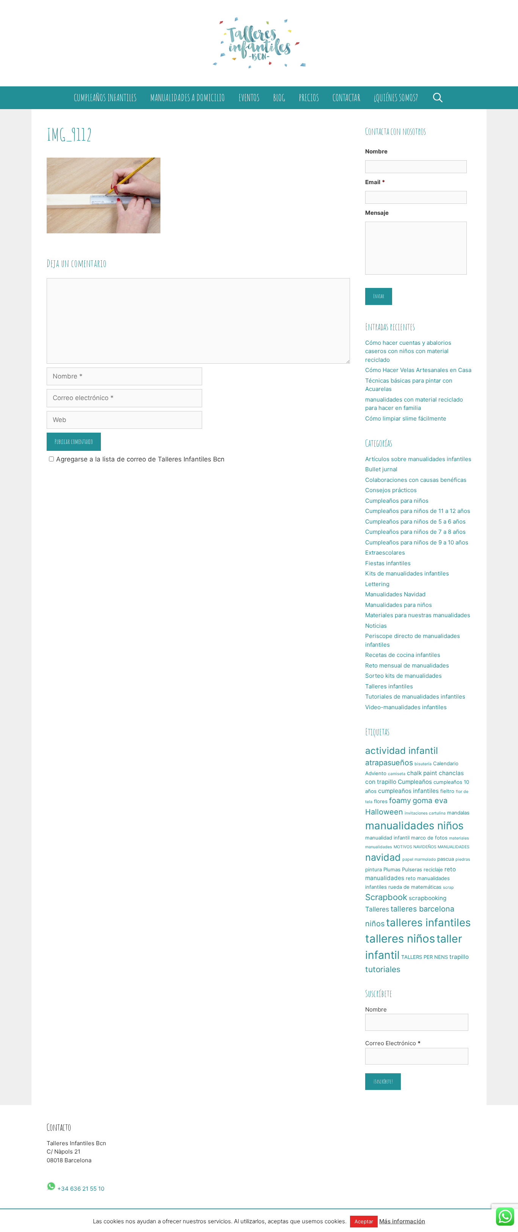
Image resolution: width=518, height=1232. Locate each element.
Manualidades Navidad (395, 594)
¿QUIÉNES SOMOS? (396, 97)
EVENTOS (249, 97)
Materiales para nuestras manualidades (417, 615)
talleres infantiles (428, 922)
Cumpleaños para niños (397, 500)
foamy (400, 800)
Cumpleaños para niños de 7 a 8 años (415, 531)
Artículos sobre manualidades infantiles (418, 459)
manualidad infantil (387, 838)
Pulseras (412, 869)
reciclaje (433, 869)
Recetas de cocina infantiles (402, 654)
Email (375, 182)
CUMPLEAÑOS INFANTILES (105, 97)
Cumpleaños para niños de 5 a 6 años (415, 521)
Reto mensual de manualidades (407, 665)
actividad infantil (401, 750)
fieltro (447, 791)
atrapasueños (389, 762)
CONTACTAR (346, 97)
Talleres (377, 909)
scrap (448, 887)
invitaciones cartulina (425, 813)
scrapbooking (427, 898)
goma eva (430, 800)
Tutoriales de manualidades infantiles (415, 696)
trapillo (459, 956)
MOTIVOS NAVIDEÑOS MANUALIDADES (431, 846)
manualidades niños (414, 825)
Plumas (391, 869)
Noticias (376, 625)
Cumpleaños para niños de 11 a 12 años (417, 510)
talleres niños (400, 938)
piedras (462, 859)
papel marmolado (419, 859)
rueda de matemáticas (414, 887)
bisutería (423, 763)
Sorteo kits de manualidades (403, 675)
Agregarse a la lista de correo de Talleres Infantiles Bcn (140, 459)
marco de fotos (429, 838)
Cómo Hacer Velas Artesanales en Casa (418, 370)
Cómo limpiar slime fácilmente (405, 418)
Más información (402, 1221)
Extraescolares (385, 552)
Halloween (384, 811)
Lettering (377, 584)
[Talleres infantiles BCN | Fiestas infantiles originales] (259, 43)
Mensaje (377, 212)
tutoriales (382, 969)
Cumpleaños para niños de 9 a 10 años (416, 542)
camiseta (396, 773)
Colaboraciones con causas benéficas (415, 479)
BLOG (279, 97)
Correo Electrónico (393, 1043)
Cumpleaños (415, 781)
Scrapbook (386, 897)
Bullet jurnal (381, 469)
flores (381, 801)
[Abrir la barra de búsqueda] (438, 97)
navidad (383, 857)
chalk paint (422, 773)
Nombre (376, 151)
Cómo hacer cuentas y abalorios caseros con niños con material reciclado (408, 351)
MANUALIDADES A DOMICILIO (187, 97)
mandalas (458, 813)
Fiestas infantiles (388, 563)
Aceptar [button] (364, 1221)
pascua (445, 859)
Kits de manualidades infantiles (407, 573)
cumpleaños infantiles (408, 790)
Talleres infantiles (389, 686)
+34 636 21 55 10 (80, 1188)
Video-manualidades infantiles (406, 707)
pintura (373, 869)
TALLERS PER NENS (424, 957)
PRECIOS (309, 97)
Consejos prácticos (391, 490)
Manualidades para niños (398, 604)
